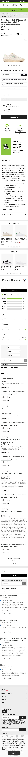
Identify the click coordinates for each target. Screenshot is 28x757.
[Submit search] (24, 583)
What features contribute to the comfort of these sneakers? (14, 80)
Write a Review (14, 290)
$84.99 (2, 244)
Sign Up (4, 711)
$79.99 (2, 269)
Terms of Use (6, 722)
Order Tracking (5, 1)
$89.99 (16, 242)
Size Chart (6, 95)
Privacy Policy (13, 722)
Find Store (22, 730)
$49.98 (19, 242)
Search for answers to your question (12, 580)
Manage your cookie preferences (15, 739)
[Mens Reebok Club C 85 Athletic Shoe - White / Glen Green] (21, 231)
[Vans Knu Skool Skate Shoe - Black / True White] (7, 260)
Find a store (5, 727)
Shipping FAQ (7, 130)
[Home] (14, 5)
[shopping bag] (25, 5)
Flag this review (5, 400)
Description (6, 160)
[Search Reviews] (25, 360)
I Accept (14, 753)
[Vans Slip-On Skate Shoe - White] (21, 260)
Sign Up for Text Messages (9, 714)
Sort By (3, 591)
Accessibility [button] (23, 1)
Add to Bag (14, 117)
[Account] (21, 5)
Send (24, 75)
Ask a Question (14, 575)
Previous (2, 236)
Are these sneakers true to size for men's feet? (14, 88)
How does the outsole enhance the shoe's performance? (13, 84)
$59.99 (16, 269)
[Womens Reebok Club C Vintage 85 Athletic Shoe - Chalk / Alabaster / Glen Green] (7, 231)
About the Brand (7, 214)
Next (26, 236)
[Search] (8, 5)
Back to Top (14, 560)
